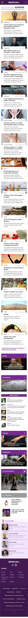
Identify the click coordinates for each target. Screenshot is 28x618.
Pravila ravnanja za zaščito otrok (14, 602)
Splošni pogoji (21, 599)
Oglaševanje (6, 588)
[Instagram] (16, 565)
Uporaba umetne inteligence (14, 606)
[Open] (3, 2)
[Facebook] (13, 565)
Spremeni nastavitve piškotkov (14, 595)
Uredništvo (15, 588)
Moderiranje (10, 592)
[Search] (25, 2)
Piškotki (18, 592)
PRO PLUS (23, 588)
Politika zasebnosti (9, 599)
